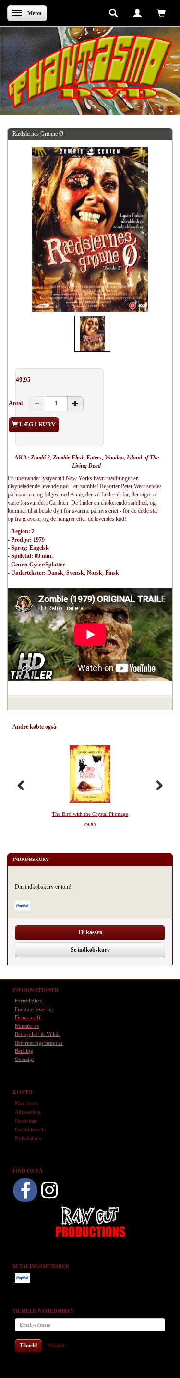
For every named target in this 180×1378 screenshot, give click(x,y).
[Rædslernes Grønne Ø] (90, 229)
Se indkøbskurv (90, 949)
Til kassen (90, 932)
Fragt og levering (34, 1009)
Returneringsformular (39, 1043)
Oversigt (24, 1059)
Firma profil (28, 1017)
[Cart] (161, 12)
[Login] (137, 12)
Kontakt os (27, 1026)
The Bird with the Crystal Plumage (90, 814)
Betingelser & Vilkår (37, 1034)
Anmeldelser (80, 726)
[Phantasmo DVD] (90, 71)
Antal (16, 403)
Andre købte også (34, 726)
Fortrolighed (29, 1000)
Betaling (24, 1051)
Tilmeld (28, 1345)
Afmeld (56, 1345)
